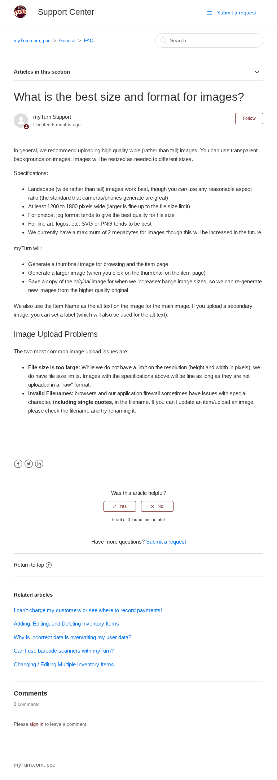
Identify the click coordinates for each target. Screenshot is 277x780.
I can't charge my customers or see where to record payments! (88, 610)
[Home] (20, 16)
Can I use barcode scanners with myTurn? (64, 651)
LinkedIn (39, 464)
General (67, 40)
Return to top (29, 565)
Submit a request (236, 13)
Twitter (28, 464)
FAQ (88, 40)
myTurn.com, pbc (32, 40)
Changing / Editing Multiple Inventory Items (64, 664)
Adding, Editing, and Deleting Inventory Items (66, 623)
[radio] (120, 506)
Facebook (18, 464)
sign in (36, 724)
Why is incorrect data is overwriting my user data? (72, 637)
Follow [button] (249, 118)
